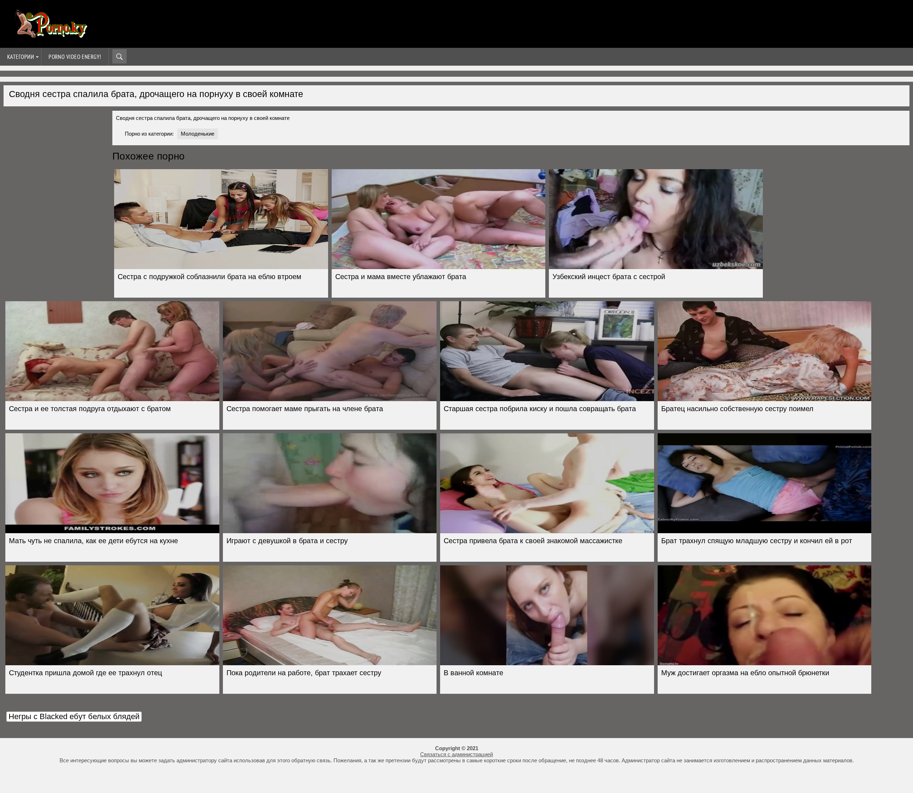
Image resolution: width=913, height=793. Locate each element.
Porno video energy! (75, 57)
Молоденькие (197, 134)
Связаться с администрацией (456, 754)
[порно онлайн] (50, 34)
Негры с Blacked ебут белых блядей (74, 716)
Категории (20, 57)
